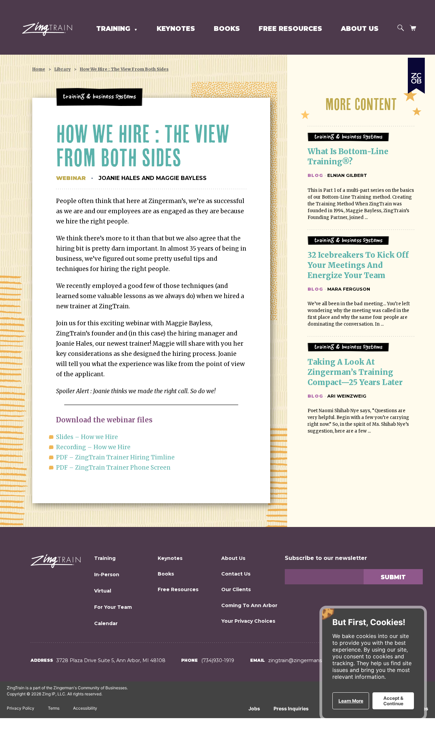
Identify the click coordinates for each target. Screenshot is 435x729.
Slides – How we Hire (87, 437)
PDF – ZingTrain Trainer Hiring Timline (115, 457)
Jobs (254, 708)
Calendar (106, 623)
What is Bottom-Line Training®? (349, 156)
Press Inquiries (291, 708)
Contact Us (235, 574)
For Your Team (113, 607)
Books (227, 29)
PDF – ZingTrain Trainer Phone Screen (113, 467)
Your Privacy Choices (248, 621)
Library (62, 69)
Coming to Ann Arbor (249, 605)
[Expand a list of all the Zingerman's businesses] (416, 73)
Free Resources (290, 29)
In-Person (106, 574)
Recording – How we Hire (93, 447)
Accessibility (85, 708)
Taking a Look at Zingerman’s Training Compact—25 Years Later (355, 372)
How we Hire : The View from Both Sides (124, 69)
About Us (360, 29)
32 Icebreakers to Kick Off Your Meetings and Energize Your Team (359, 265)
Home (38, 69)
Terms (53, 708)
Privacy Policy (20, 708)
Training (105, 558)
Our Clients (236, 589)
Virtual (102, 591)
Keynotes (176, 29)
